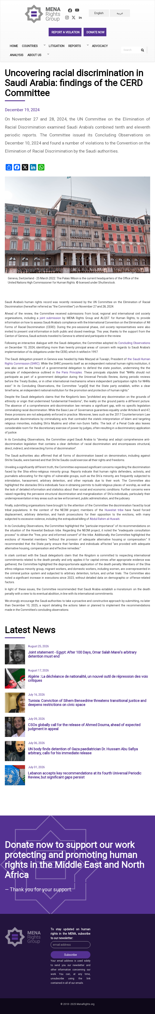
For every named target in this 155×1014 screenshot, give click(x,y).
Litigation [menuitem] (56, 46)
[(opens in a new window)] (70, 11)
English (99, 13)
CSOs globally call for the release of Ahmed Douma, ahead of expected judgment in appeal (84, 727)
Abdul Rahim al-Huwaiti (104, 519)
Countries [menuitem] (29, 47)
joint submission (50, 318)
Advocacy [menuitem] (100, 46)
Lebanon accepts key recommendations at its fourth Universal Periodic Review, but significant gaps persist (84, 775)
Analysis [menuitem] (16, 55)
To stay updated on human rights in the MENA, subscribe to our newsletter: (70, 934)
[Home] (44, 14)
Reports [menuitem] (73, 47)
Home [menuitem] (14, 46)
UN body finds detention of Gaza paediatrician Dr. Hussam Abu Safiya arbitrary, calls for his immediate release (83, 751)
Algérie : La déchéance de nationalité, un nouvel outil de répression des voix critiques (88, 678)
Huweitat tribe (114, 510)
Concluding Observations (134, 343)
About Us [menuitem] (33, 56)
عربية (120, 13)
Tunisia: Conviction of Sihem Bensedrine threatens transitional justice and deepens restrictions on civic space (87, 702)
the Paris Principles (69, 372)
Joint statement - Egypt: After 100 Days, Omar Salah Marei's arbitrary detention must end (82, 654)
